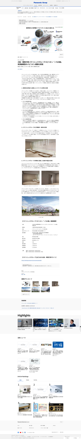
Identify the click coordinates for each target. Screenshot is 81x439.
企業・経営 (26, 7)
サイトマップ (16, 436)
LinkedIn (22, 435)
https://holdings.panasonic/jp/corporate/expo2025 (31, 260)
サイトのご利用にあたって (22, 436)
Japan (18, 8)
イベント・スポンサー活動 (50, 7)
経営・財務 (29, 16)
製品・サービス (36, 7)
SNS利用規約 (29, 436)
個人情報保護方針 (51, 436)
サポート (12, 436)
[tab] (27, 380)
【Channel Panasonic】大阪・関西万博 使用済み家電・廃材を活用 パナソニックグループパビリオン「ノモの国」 (37, 308)
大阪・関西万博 (20, 69)
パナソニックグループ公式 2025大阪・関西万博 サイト (29, 303)
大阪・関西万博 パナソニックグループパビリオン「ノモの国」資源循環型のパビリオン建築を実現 (44, 16)
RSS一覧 (61, 432)
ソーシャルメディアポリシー (43, 436)
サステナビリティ (42, 7)
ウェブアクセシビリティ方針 (35, 436)
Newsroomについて (55, 432)
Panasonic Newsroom (23, 422)
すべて (23, 7)
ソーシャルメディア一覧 (30, 432)
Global (61, 421)
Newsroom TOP (20, 16)
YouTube (16, 435)
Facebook (12, 435)
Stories (56, 7)
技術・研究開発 (31, 7)
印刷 (61, 54)
